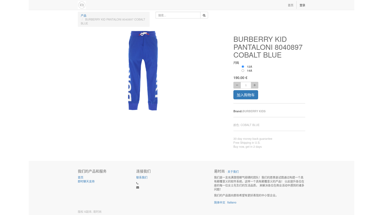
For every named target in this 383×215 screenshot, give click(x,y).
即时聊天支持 (86, 181)
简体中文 (219, 202)
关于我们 (233, 171)
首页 (80, 177)
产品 (83, 15)
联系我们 (141, 177)
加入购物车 (246, 94)
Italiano (231, 202)
